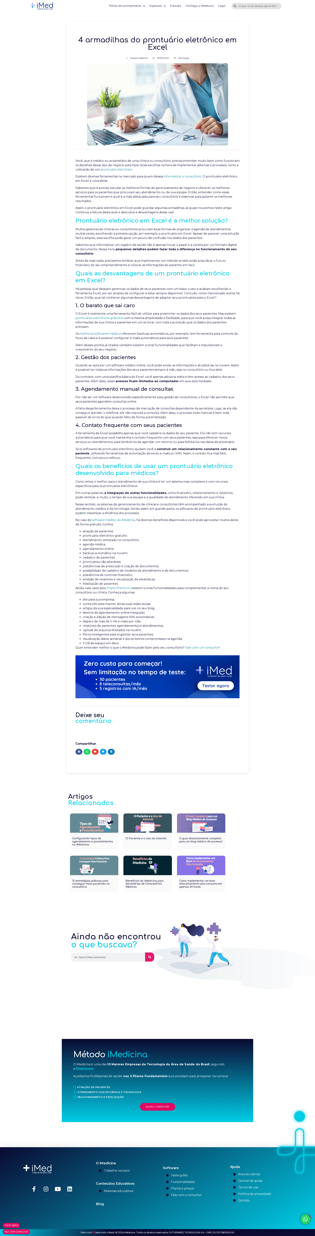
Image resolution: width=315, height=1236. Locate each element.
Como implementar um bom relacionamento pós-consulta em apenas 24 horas (200, 884)
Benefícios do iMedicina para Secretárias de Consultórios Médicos (145, 884)
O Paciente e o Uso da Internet (146, 838)
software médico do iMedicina (113, 520)
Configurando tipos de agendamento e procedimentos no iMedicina (92, 841)
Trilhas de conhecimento (125, 6)
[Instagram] (46, 1189)
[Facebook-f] (34, 1189)
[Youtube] (58, 1189)
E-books (175, 6)
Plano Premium (118, 588)
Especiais (155, 6)
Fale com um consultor (202, 647)
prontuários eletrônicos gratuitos (99, 318)
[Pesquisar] (149, 957)
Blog (100, 1204)
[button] (78, 751)
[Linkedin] (69, 1189)
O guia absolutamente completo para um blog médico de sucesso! (200, 840)
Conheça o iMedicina (200, 6)
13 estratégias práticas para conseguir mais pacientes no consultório (91, 884)
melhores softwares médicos (100, 333)
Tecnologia (183, 58)
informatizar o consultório (182, 176)
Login (222, 6)
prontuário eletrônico (116, 169)
